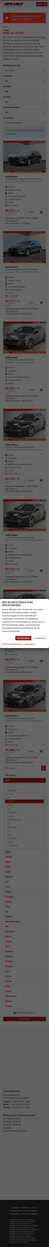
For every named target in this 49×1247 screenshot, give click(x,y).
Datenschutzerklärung (12, 644)
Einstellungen (39, 638)
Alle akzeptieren (23, 638)
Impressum (29, 644)
